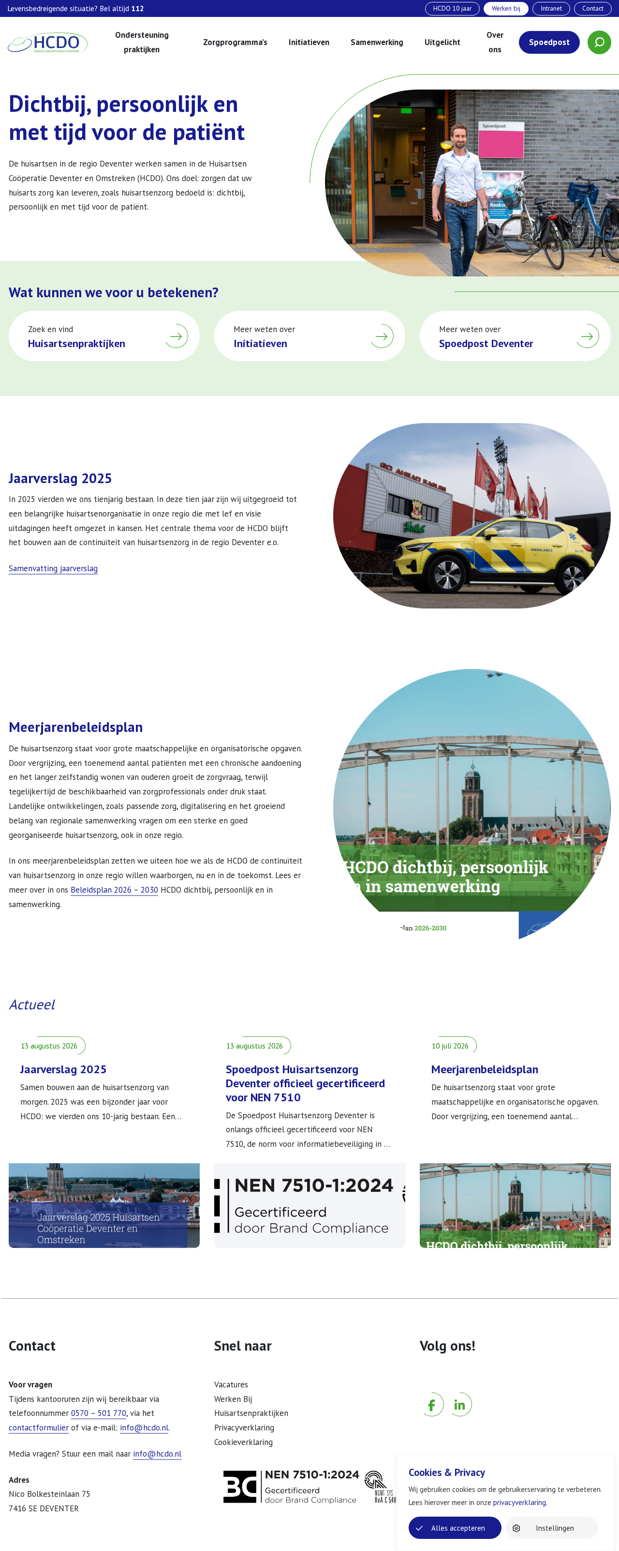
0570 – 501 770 (98, 1413)
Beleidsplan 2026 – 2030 (114, 889)
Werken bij (506, 8)
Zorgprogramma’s (235, 42)
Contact (593, 8)
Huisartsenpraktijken (76, 343)
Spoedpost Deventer (486, 343)
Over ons (494, 42)
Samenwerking (377, 42)
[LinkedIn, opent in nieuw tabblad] (460, 1390)
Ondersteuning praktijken (142, 42)
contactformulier (39, 1427)
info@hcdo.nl (144, 1427)
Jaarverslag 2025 (63, 1069)
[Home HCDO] (48, 42)
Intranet (551, 8)
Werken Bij (233, 1399)
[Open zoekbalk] (599, 42)
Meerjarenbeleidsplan (484, 1069)
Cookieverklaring (243, 1442)
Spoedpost (549, 42)
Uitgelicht (442, 42)
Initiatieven (309, 42)
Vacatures (231, 1384)
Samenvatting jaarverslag (53, 568)
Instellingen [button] (555, 1528)
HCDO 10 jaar (452, 8)
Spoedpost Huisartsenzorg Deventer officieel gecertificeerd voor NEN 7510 (305, 1083)
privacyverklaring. (520, 1502)
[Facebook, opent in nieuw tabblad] (432, 1390)
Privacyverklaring (244, 1427)
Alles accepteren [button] (458, 1528)
